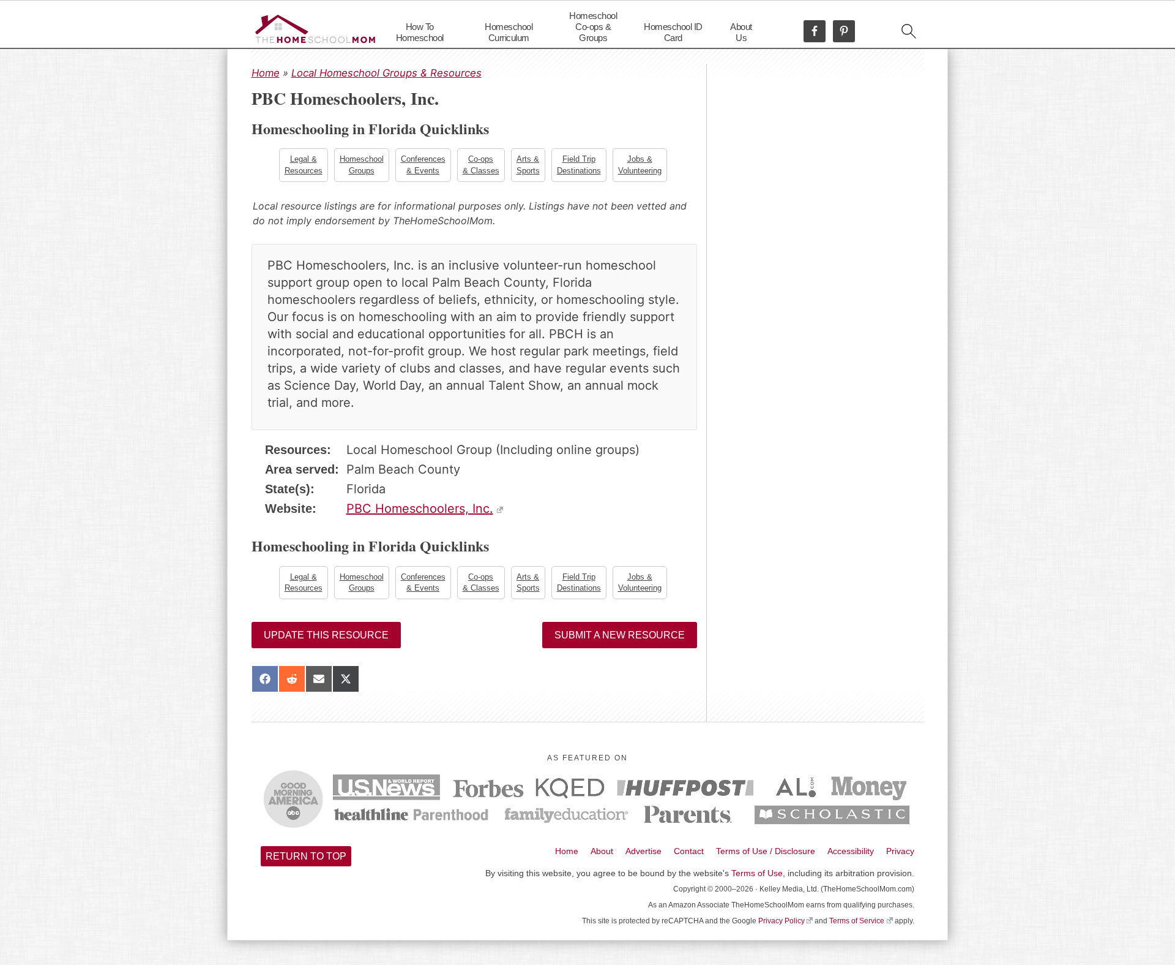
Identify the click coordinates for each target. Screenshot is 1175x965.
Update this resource (326, 635)
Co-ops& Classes (481, 164)
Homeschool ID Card (673, 32)
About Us (741, 32)
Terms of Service (856, 921)
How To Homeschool (420, 32)
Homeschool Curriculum (508, 32)
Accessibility (850, 851)
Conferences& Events (423, 164)
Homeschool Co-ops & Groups (593, 26)
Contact (689, 851)
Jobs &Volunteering (640, 164)
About (602, 851)
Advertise (643, 851)
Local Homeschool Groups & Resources (386, 73)
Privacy (900, 851)
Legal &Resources (304, 164)
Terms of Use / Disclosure (765, 851)
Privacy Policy (781, 921)
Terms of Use (757, 873)
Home (266, 73)
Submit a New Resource (619, 635)
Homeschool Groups (362, 164)
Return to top (306, 856)
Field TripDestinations (579, 164)
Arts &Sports (528, 164)
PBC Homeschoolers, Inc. (419, 508)
